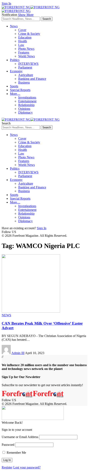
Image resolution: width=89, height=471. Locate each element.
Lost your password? (27, 467)
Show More (26, 14)
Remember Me (16, 452)
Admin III (17, 353)
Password (8, 444)
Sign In (41, 228)
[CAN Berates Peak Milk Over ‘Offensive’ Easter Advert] (31, 311)
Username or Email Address (20, 437)
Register (7, 467)
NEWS (6, 315)
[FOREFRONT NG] (31, 119)
